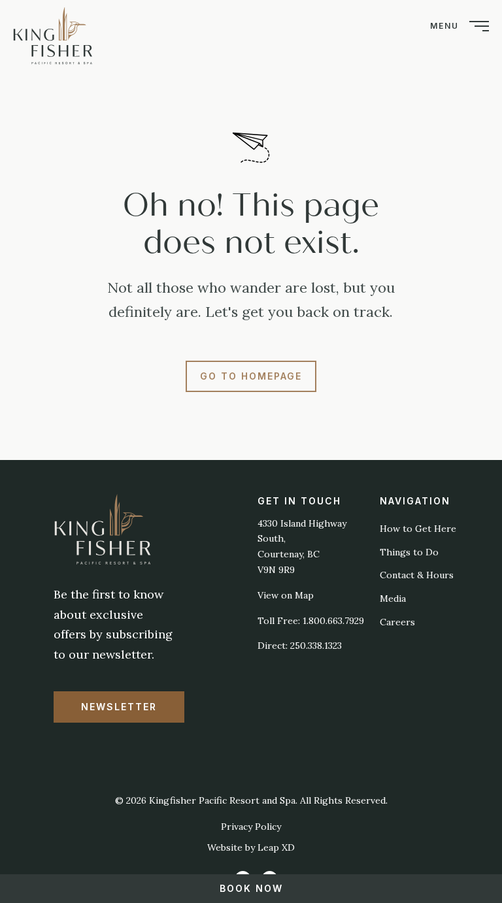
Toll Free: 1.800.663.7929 (311, 621)
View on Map (286, 595)
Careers (397, 622)
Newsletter (119, 706)
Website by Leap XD (251, 847)
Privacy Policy (251, 826)
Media (393, 598)
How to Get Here (418, 528)
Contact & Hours (417, 575)
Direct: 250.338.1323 (300, 645)
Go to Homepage (251, 376)
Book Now (251, 888)
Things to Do (409, 552)
